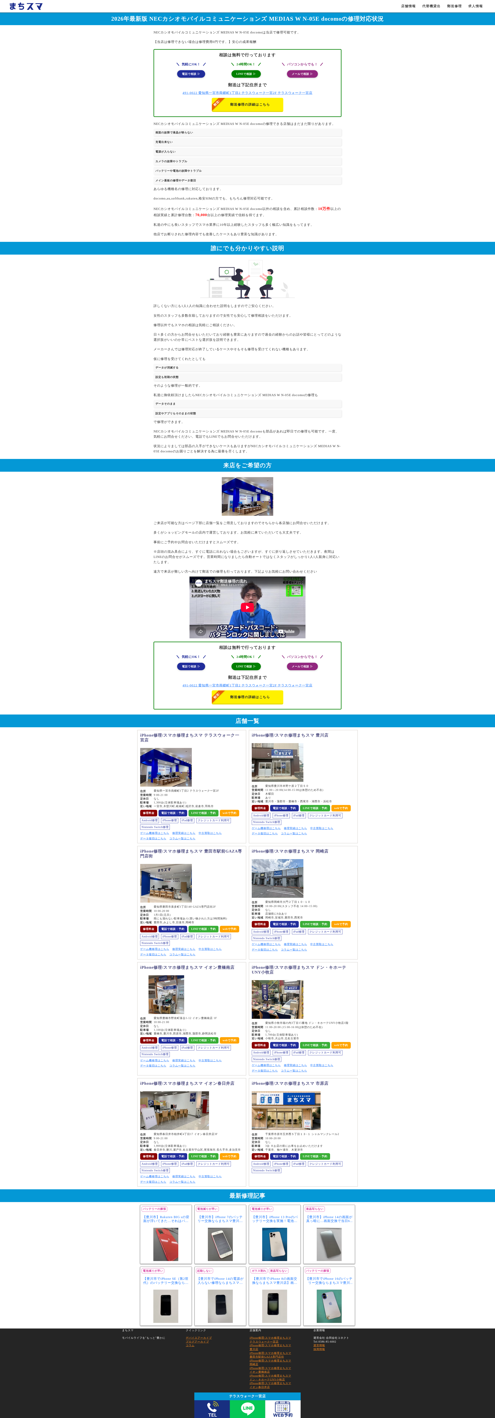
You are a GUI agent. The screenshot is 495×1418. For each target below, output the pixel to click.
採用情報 (319, 1349)
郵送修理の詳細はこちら (250, 104)
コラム (190, 1345)
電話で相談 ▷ (191, 73)
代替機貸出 (431, 6)
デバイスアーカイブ (199, 1337)
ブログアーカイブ (197, 1341)
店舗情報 (408, 6)
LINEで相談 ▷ (246, 73)
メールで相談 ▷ (302, 73)
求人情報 (475, 6)
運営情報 (319, 1345)
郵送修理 (454, 6)
